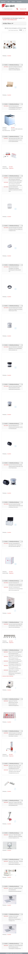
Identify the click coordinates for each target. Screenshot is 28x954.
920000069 (6, 182)
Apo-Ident (9, 55)
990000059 (6, 834)
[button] (24, 30)
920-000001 (6, 186)
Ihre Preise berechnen (13, 30)
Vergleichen (11, 168)
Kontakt (11, 953)
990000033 (6, 661)
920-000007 (6, 425)
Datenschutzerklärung (18, 953)
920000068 (6, 587)
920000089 (6, 733)
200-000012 (6, 106)
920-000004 (6, 307)
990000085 (6, 765)
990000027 (6, 652)
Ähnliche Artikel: (5, 168)
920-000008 (6, 464)
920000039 (6, 624)
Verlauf (13, 1)
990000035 (6, 670)
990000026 (6, 701)
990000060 (6, 802)
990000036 (6, 916)
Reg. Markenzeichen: (6, 130)
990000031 (6, 665)
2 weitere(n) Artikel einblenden (7, 676)
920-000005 (6, 347)
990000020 (6, 888)
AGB (13, 953)
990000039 (6, 945)
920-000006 (6, 386)
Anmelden (19, 1)
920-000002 (6, 227)
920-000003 (6, 266)
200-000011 (6, 66)
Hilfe (8, 1)
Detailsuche (22, 9)
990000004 (6, 861)
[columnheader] (3, 65)
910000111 (6, 138)
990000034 (6, 656)
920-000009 (6, 504)
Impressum (7, 953)
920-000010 (6, 543)
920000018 (6, 177)
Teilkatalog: (4, 55)
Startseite (3, 1)
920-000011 (6, 582)
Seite (20, 30)
